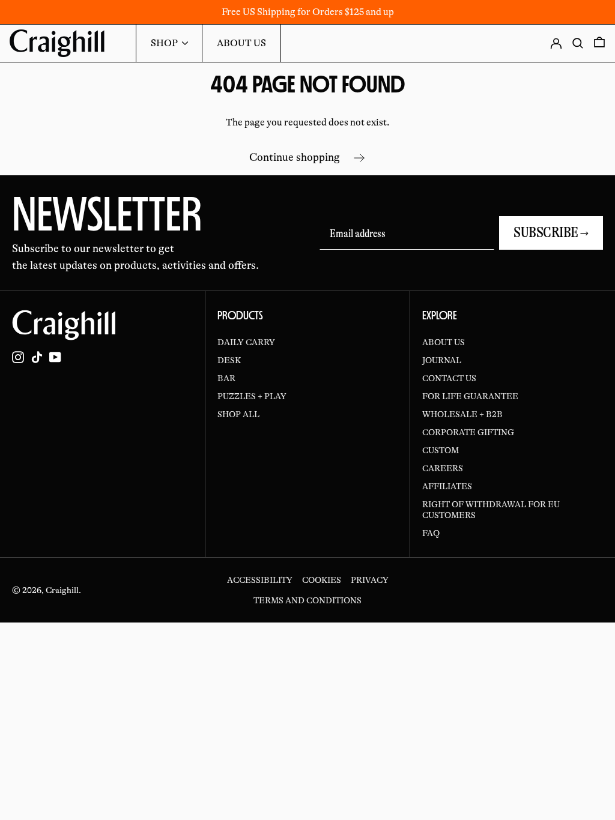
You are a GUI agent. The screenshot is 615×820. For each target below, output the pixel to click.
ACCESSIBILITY (259, 580)
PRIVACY (370, 580)
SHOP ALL (238, 414)
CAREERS (442, 468)
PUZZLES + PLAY (251, 396)
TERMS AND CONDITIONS (307, 600)
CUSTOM (440, 450)
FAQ (431, 533)
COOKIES (321, 580)
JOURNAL (441, 360)
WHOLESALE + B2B (462, 414)
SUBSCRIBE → (551, 233)
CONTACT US (449, 378)
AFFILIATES (447, 486)
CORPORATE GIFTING (468, 432)
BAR (226, 378)
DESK (229, 360)
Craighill (62, 590)
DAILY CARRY (246, 342)
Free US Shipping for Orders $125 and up (308, 12)
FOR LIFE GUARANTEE (470, 396)
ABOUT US (443, 342)
